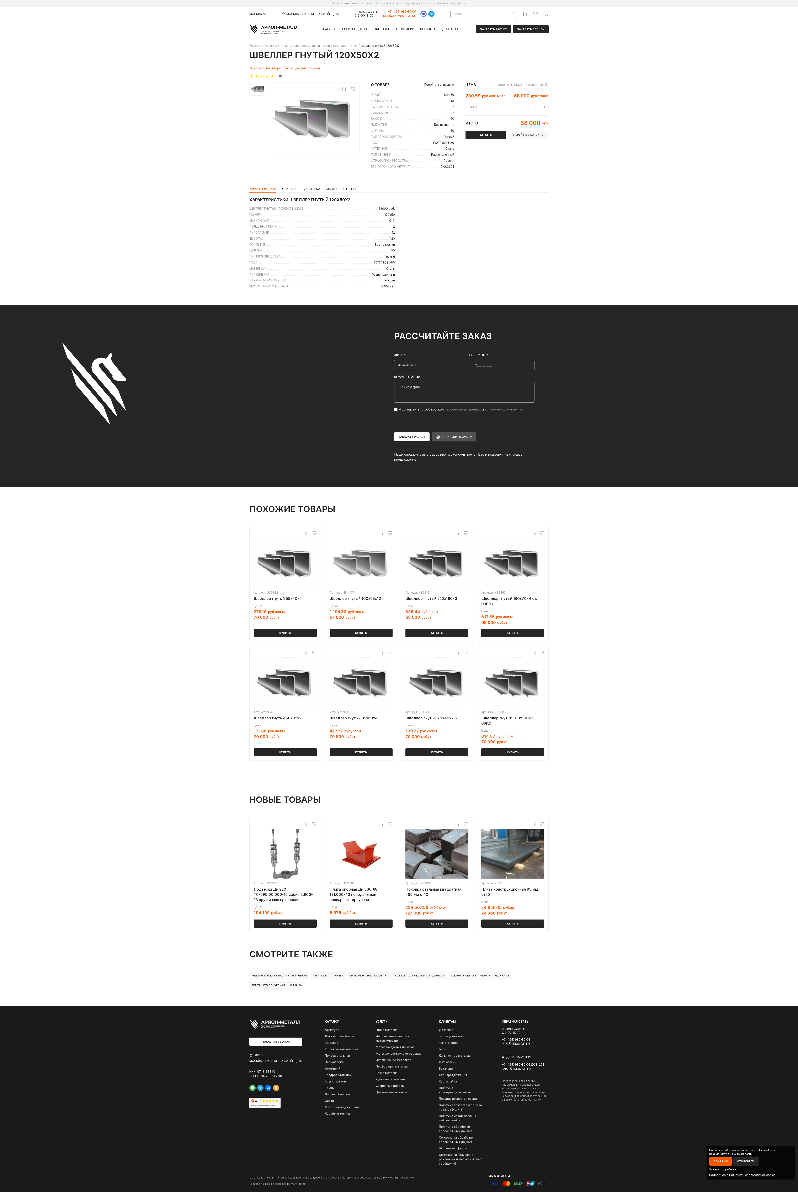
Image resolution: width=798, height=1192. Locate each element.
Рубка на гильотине (390, 1079)
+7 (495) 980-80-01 (402, 11)
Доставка (450, 29)
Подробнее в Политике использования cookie (742, 1175)
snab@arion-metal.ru (519, 1069)
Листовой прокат (337, 1094)
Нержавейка (334, 1062)
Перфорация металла (392, 1066)
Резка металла (386, 1073)
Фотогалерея (448, 1042)
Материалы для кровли (342, 1107)
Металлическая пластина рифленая (279, 975)
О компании (404, 29)
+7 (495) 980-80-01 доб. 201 (523, 1064)
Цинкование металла (391, 1092)
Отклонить (746, 1161)
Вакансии (446, 1068)
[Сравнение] (524, 13)
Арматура (332, 1030)
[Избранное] (535, 13)
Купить (285, 632)
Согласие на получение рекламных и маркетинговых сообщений (460, 1159)
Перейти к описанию (439, 84)
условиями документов (504, 409)
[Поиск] (513, 14)
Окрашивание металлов (393, 1060)
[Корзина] (546, 13)
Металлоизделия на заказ (395, 1047)
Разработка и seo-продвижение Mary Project (277, 1183)
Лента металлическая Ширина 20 (277, 985)
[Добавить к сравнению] (344, 88)
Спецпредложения (453, 1075)
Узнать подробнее (722, 1169)
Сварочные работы (390, 1085)
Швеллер (331, 1042)
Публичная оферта (453, 1148)
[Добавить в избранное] (353, 88)
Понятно (720, 1161)
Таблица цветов (451, 1036)
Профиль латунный (328, 975)
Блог (442, 1049)
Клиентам (381, 29)
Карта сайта (448, 1081)
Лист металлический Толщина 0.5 (419, 975)
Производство (354, 29)
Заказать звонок (530, 29)
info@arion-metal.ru (399, 16)
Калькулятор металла (454, 1055)
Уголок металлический (342, 1049)
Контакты (428, 29)
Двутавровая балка (339, 1036)
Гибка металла (386, 1030)
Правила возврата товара (458, 1098)
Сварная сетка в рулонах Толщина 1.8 (480, 975)
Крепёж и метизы (338, 1113)
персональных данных (463, 409)
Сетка (329, 1100)
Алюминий (332, 1068)
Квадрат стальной (338, 1075)
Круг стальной (335, 1081)
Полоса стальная (337, 1055)
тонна (473, 106)
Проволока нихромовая (367, 975)
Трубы (329, 1088)
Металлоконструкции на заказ (398, 1053)
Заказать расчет (493, 29)
